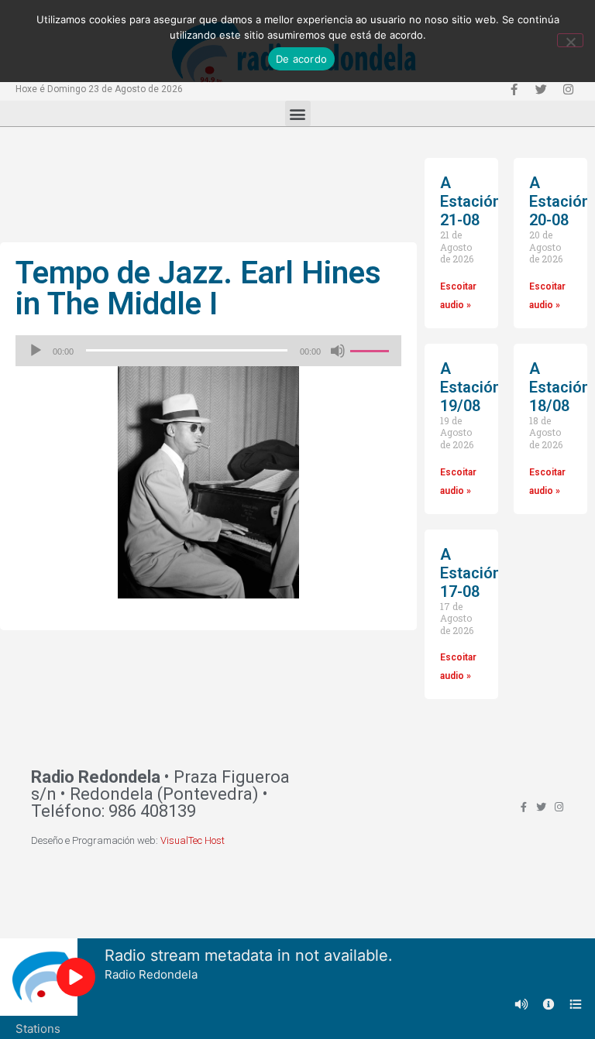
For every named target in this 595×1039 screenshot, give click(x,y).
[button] (298, 113)
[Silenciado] (338, 350)
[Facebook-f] (513, 89)
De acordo (301, 59)
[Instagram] (568, 89)
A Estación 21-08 (470, 201)
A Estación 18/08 (559, 387)
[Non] (570, 40)
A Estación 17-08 (470, 573)
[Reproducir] (35, 350)
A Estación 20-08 (559, 201)
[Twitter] (540, 89)
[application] (208, 350)
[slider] (372, 349)
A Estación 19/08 (470, 387)
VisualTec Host (192, 840)
